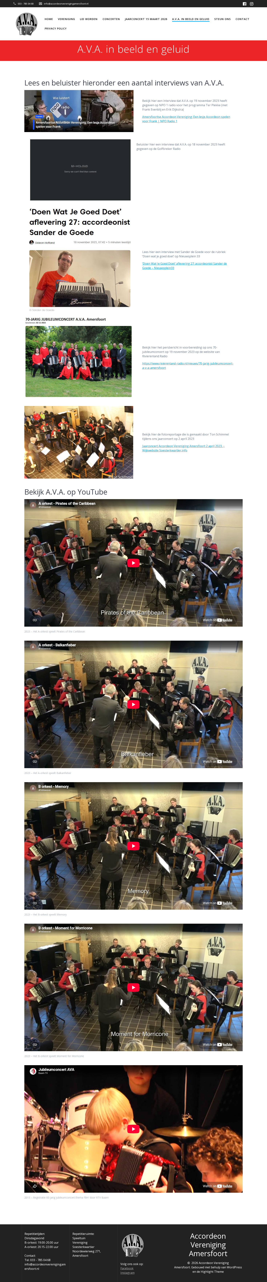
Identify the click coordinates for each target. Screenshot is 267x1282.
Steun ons (222, 19)
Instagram (127, 1273)
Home (49, 19)
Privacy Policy (56, 28)
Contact (242, 19)
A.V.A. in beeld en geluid (190, 19)
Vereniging (66, 19)
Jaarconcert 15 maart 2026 (146, 19)
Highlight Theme (212, 1272)
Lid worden (89, 19)
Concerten (111, 19)
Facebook (127, 1268)
